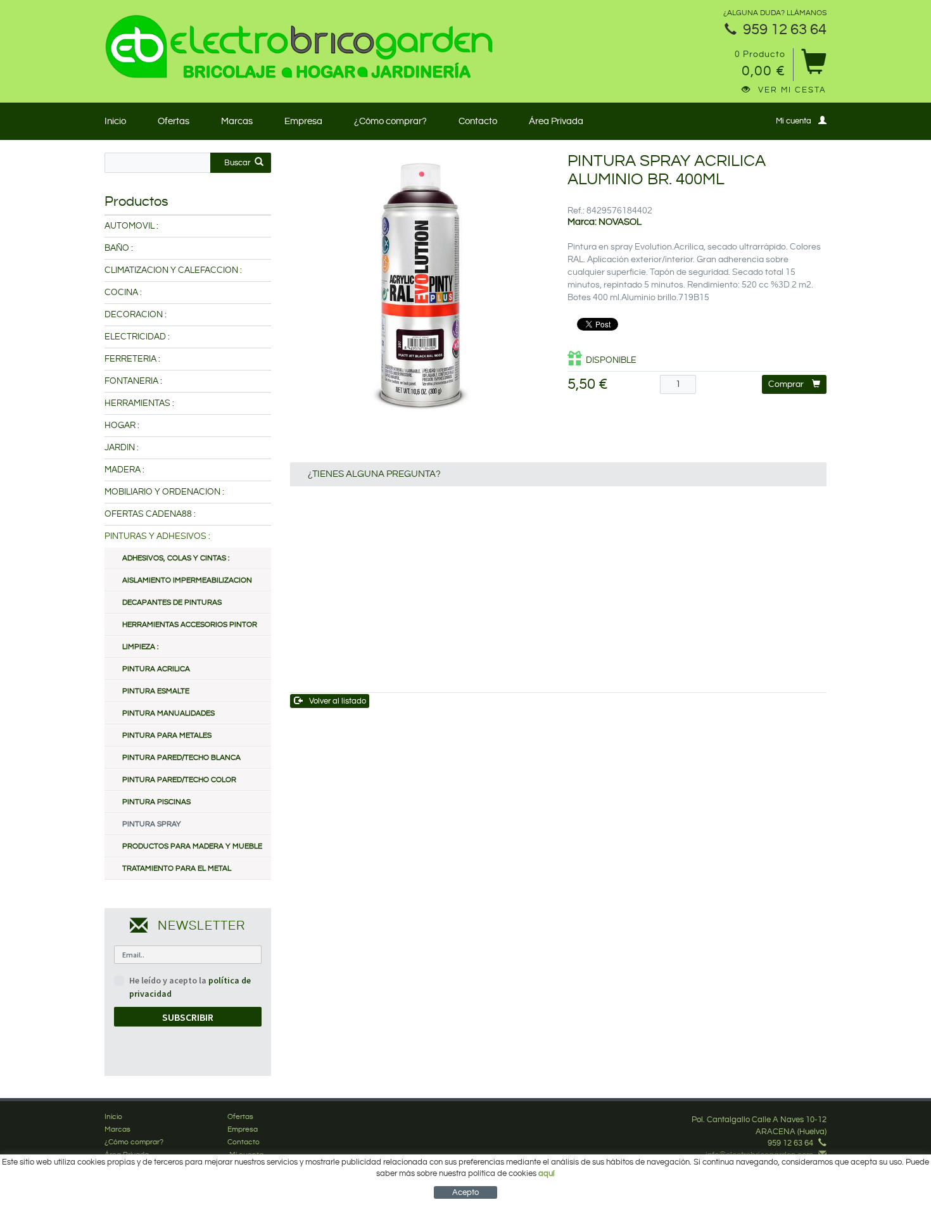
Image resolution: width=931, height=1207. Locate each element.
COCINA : (123, 292)
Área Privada (556, 121)
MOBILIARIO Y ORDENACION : (164, 492)
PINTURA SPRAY (151, 824)
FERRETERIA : (132, 359)
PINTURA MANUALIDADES (168, 713)
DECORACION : (135, 314)
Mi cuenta (793, 121)
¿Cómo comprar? (390, 121)
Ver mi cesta (792, 89)
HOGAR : (121, 425)
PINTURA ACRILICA (156, 669)
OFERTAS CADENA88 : (150, 514)
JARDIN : (121, 447)
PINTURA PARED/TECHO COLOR (179, 780)
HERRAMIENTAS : (139, 403)
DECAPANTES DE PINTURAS (172, 602)
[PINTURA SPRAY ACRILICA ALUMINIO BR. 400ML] (419, 282)
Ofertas (173, 121)
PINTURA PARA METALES (167, 735)
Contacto (478, 121)
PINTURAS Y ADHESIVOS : (157, 536)
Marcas (237, 121)
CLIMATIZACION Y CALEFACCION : (173, 270)
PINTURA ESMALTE (155, 691)
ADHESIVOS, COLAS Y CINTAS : (175, 558)
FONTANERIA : (133, 381)
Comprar (786, 384)
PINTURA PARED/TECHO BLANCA (181, 758)
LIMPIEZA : (140, 647)
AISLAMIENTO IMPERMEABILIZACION (187, 580)
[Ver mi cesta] (813, 66)
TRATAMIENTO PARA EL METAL (176, 868)
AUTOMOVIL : (131, 226)
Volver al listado (337, 701)
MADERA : (124, 469)
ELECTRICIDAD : (137, 336)
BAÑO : (118, 248)
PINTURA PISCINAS (156, 802)
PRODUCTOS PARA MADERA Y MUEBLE (192, 846)
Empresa (303, 121)
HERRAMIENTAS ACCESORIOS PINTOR (189, 625)
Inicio (115, 121)
